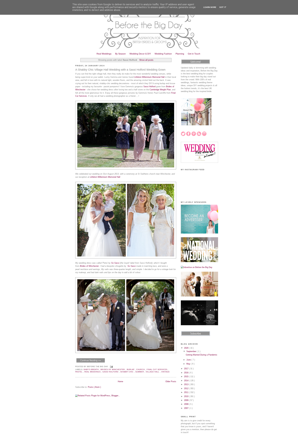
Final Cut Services (157, 369)
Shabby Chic (127, 372)
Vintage (165, 372)
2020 (186, 348)
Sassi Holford (149, 86)
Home (120, 381)
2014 (186, 380)
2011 (186, 392)
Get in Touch (194, 53)
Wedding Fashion (163, 53)
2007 (186, 408)
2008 (186, 404)
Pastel (79, 372)
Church (140, 369)
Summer (139, 372)
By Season (120, 53)
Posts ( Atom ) (94, 387)
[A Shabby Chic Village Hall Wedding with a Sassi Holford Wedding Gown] (90, 363)
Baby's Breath (91, 369)
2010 (186, 396)
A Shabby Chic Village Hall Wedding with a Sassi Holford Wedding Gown (120, 69)
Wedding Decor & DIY (140, 53)
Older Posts (170, 381)
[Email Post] (111, 367)
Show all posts (146, 60)
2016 (186, 372)
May (188, 364)
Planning (180, 53)
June (188, 360)
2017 (186, 368)
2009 (186, 400)
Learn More (209, 7)
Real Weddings (104, 53)
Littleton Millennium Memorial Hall (149, 77)
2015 (186, 376)
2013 (186, 384)
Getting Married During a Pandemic (201, 355)
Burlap (131, 369)
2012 (186, 388)
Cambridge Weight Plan (160, 89)
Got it (222, 7)
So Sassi (115, 263)
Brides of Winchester (89, 266)
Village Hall (153, 372)
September (191, 351)
